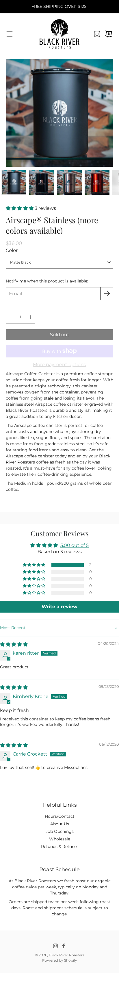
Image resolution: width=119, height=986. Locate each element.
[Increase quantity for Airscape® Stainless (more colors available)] (30, 317)
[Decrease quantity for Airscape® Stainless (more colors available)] (10, 317)
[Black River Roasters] (59, 33)
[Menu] (9, 34)
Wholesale (59, 839)
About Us (59, 823)
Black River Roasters (66, 955)
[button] (20, 208)
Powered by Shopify (59, 960)
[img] (14, 644)
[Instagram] (55, 946)
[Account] (97, 34)
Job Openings (60, 831)
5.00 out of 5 (74, 545)
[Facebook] (63, 946)
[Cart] (108, 34)
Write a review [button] (59, 606)
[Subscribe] (106, 293)
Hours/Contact (60, 816)
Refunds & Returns (59, 846)
